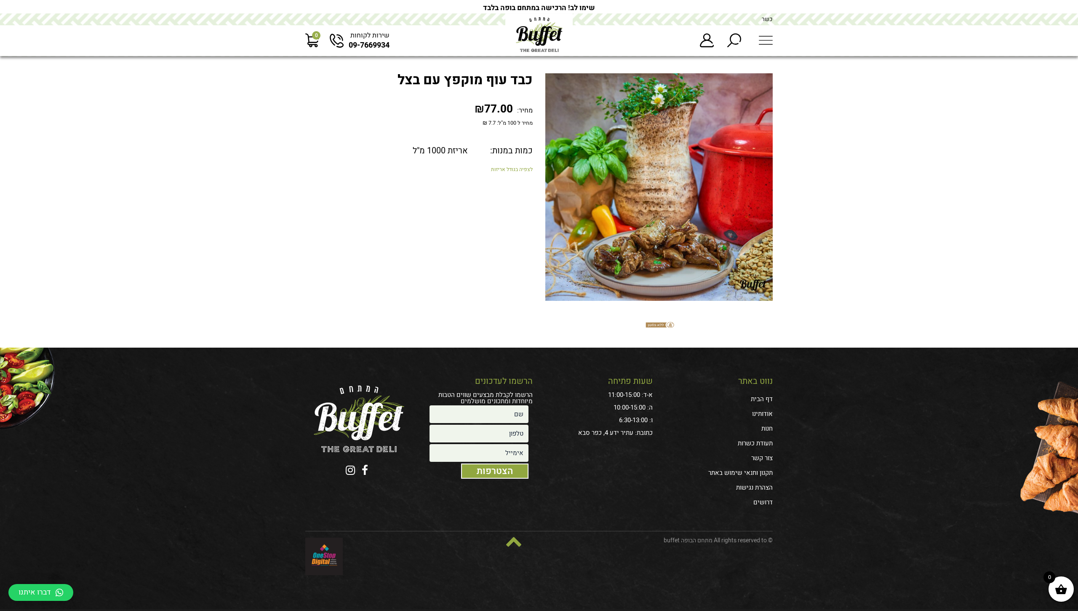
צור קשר (762, 458)
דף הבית (762, 399)
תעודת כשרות (755, 443)
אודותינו (762, 413)
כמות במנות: (511, 151)
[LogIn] (707, 40)
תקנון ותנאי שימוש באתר (740, 472)
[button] (40, 592)
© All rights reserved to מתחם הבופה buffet (718, 540)
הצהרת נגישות (754, 487)
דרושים (763, 502)
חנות (767, 428)
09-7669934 (369, 45)
